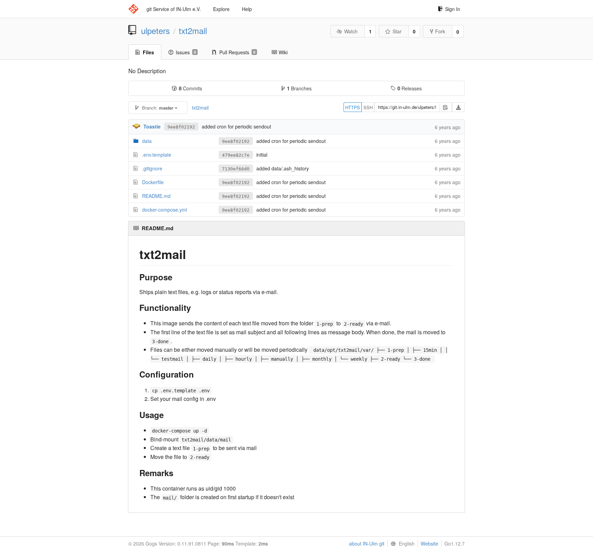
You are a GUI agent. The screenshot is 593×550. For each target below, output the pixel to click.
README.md (156, 195)
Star (397, 31)
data (147, 140)
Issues (186, 52)
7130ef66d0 (235, 168)
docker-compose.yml (164, 209)
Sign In (452, 8)
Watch (351, 31)
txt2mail (193, 30)
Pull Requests (237, 52)
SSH (368, 107)
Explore (221, 8)
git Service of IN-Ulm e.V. (174, 8)
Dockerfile (153, 182)
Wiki (283, 52)
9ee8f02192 (181, 127)
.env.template (156, 154)
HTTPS (352, 107)
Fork (440, 31)
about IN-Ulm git (366, 543)
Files (148, 52)
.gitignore (152, 168)
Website (429, 543)
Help (247, 8)
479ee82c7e (235, 155)
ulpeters (155, 30)
